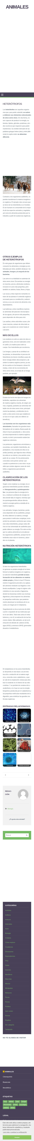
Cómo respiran (10, 942)
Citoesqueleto (7, 1077)
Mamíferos (8, 974)
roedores (6, 1107)
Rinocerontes (7, 1104)
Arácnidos (8, 924)
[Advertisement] (17, 31)
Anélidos (8, 910)
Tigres (17, 1101)
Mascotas (8, 979)
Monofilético (7, 1088)
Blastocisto (6, 1082)
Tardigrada (8, 1029)
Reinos (7, 1015)
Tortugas (23, 1101)
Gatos (7, 965)
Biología (10, 809)
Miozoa (7, 983)
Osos (5, 1101)
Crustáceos (9, 947)
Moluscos (8, 993)
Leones (15, 1104)
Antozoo (8, 919)
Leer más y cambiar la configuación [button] (15, 1132)
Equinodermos (10, 956)
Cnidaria (8, 938)
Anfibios (8, 915)
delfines (11, 1101)
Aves (7, 929)
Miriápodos (9, 988)
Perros (7, 1002)
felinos (12, 1107)
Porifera (7, 1006)
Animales (17, 7)
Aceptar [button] (17, 1137)
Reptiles (8, 1020)
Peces (7, 997)
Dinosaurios (9, 951)
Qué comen (9, 1011)
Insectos (8, 970)
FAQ (6, 961)
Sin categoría (9, 1025)
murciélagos (23, 1104)
